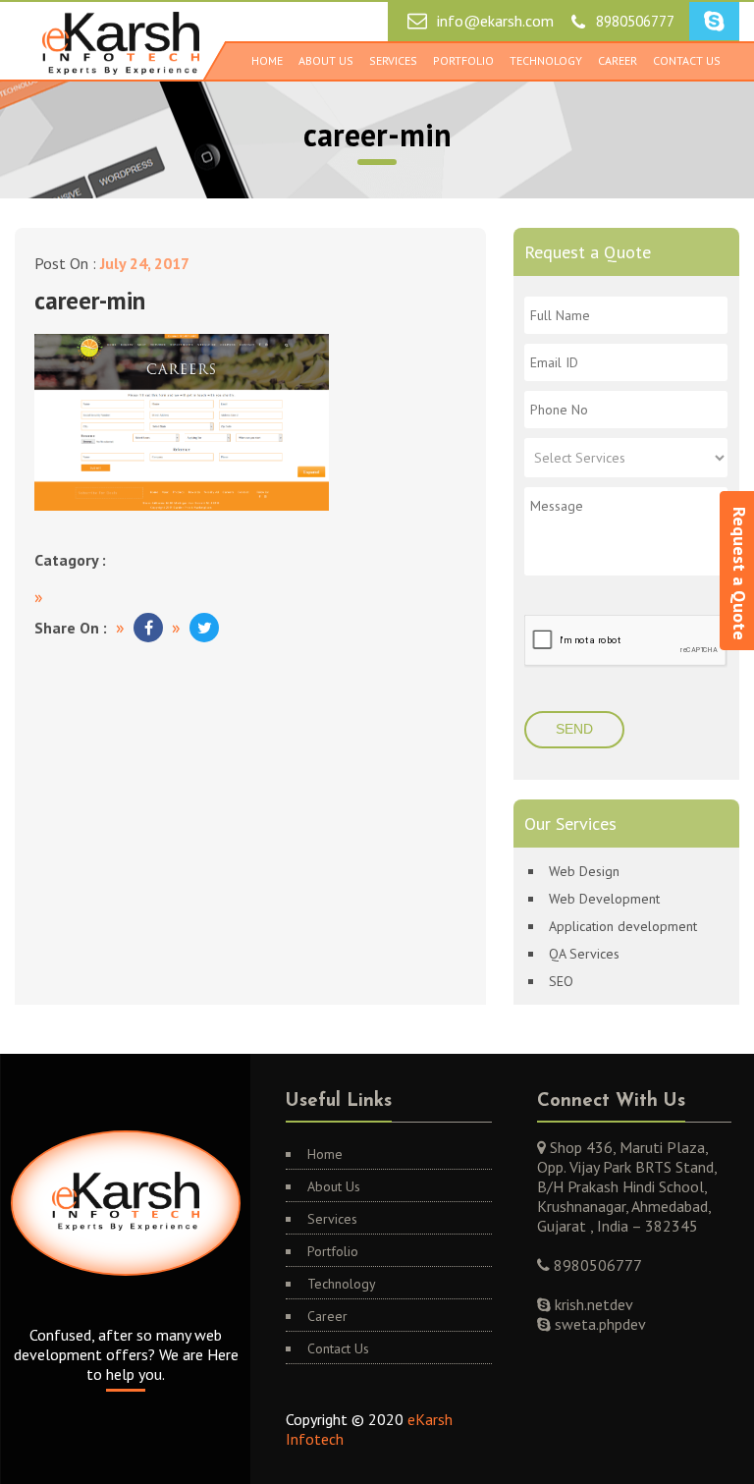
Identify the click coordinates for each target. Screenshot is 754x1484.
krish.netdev (592, 1304)
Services (393, 60)
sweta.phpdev (598, 1324)
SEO (561, 981)
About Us (325, 60)
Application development (623, 926)
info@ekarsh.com (495, 20)
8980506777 (635, 21)
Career (617, 60)
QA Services (584, 953)
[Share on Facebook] (148, 627)
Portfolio (463, 60)
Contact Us (687, 60)
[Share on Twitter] (204, 627)
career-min (89, 300)
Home (267, 60)
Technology (546, 60)
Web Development (604, 898)
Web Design (584, 871)
